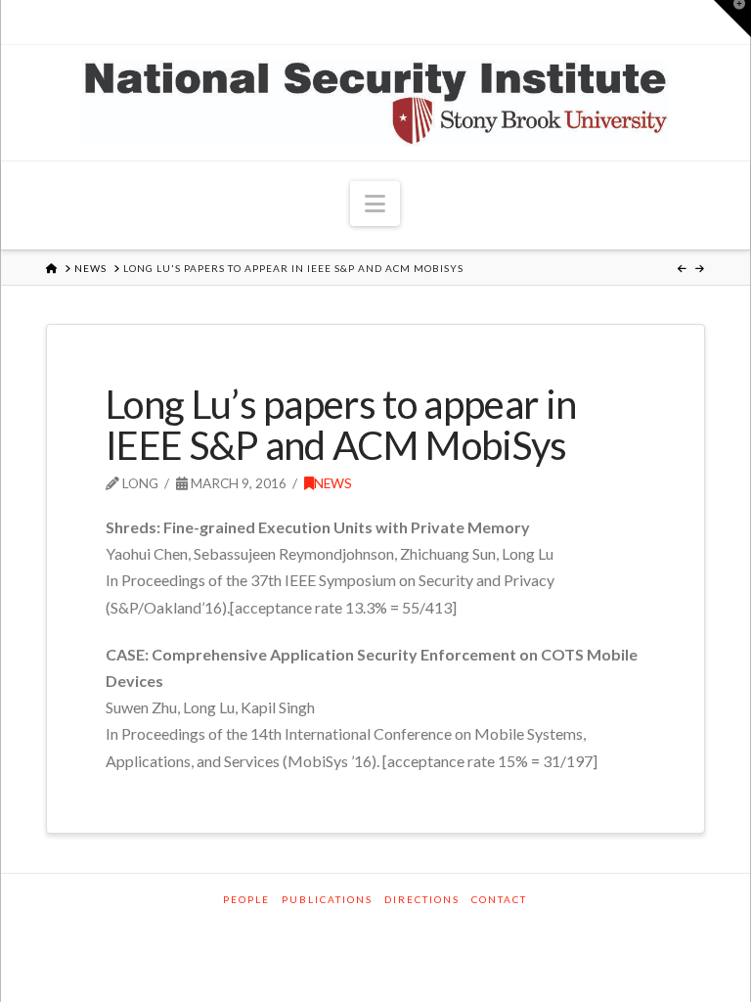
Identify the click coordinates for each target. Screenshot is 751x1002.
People (246, 899)
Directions (422, 899)
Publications (327, 899)
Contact (499, 899)
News (333, 483)
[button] (375, 203)
